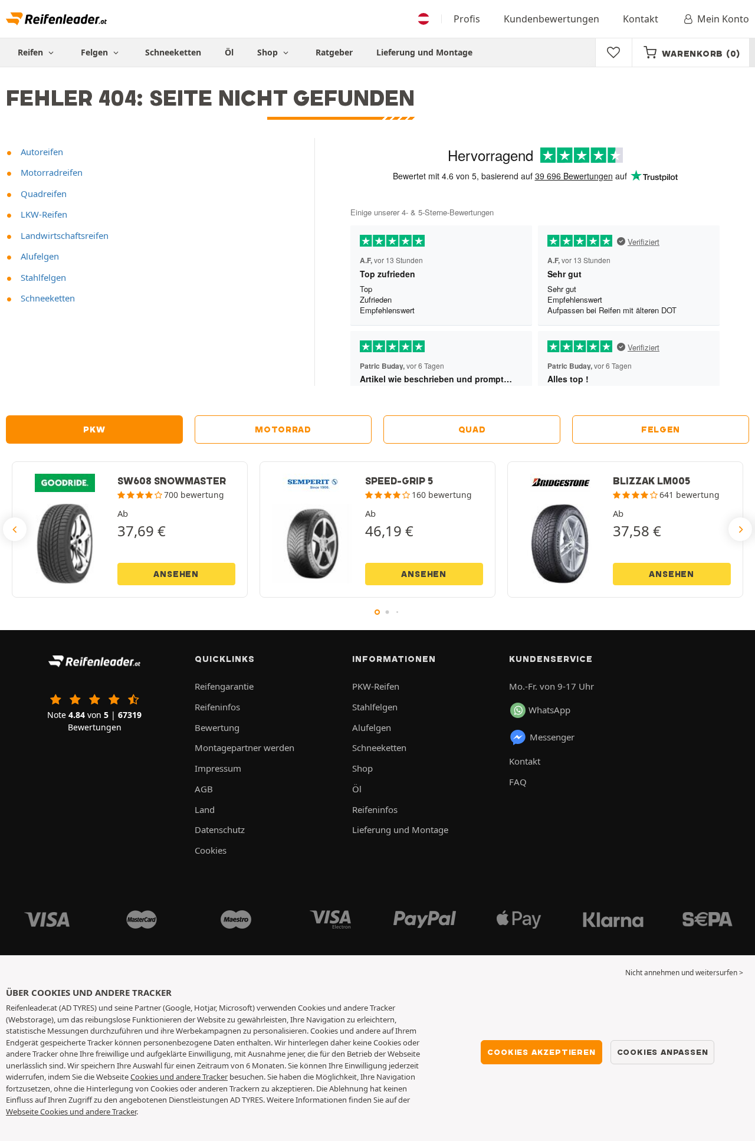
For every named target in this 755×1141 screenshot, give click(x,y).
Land (205, 809)
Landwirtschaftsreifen (63, 235)
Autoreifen (40, 152)
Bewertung (217, 727)
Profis (467, 18)
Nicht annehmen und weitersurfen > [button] (684, 973)
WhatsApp (549, 710)
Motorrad (283, 429)
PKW (94, 429)
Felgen (660, 429)
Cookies (210, 850)
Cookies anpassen (662, 1052)
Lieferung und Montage (424, 52)
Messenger (552, 737)
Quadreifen (42, 193)
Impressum (218, 768)
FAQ (518, 782)
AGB (204, 789)
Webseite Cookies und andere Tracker (71, 1111)
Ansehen (176, 574)
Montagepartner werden (244, 747)
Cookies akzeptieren (541, 1052)
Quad (472, 429)
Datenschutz (220, 829)
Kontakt (640, 18)
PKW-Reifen (375, 686)
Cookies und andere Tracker (179, 1076)
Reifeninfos (217, 707)
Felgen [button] (95, 52)
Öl (229, 52)
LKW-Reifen (42, 214)
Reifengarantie (224, 686)
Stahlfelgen (42, 277)
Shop (268, 52)
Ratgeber (334, 52)
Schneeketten (173, 52)
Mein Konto (723, 18)
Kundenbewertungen (551, 18)
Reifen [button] (31, 52)
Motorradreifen (50, 172)
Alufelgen (38, 256)
